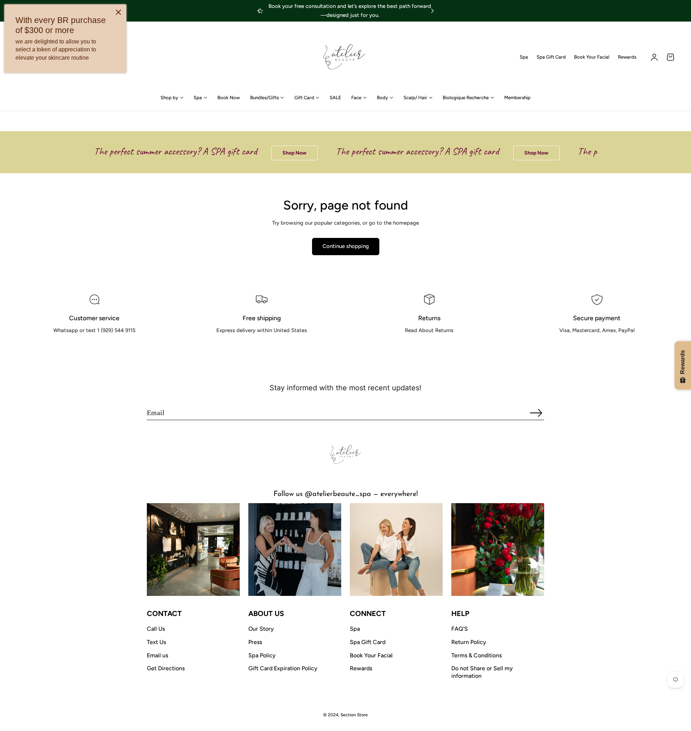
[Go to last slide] (258, 11)
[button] (670, 57)
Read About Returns (429, 346)
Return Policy (468, 642)
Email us (157, 655)
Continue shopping (345, 246)
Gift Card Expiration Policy (282, 668)
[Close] (118, 12)
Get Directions (166, 668)
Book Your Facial (591, 57)
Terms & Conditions (476, 655)
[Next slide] (432, 11)
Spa (524, 57)
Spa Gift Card (551, 57)
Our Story (261, 628)
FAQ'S (459, 628)
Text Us (156, 642)
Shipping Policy (262, 346)
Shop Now (283, 153)
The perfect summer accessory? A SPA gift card (164, 151)
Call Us (156, 628)
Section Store (354, 714)
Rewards (627, 57)
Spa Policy (262, 655)
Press (255, 642)
